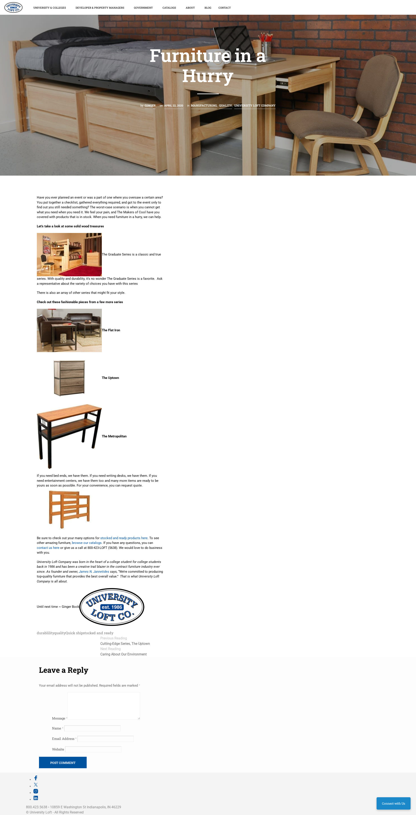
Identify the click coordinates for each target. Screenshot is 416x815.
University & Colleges (49, 7)
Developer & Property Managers (100, 7)
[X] (35, 786)
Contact (224, 7)
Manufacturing (204, 105)
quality (60, 633)
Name (57, 728)
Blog (208, 7)
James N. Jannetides (94, 572)
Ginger (150, 105)
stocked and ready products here (124, 538)
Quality (225, 105)
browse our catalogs (87, 543)
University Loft (41, 812)
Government (143, 7)
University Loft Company (255, 105)
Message (59, 718)
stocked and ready (98, 633)
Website (58, 749)
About (190, 7)
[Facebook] (35, 779)
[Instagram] (35, 793)
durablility (45, 633)
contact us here (48, 548)
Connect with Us (393, 803)
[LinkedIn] (35, 799)
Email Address (64, 738)
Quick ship (74, 633)
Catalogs (169, 7)
